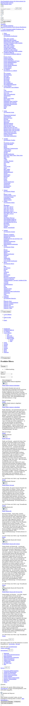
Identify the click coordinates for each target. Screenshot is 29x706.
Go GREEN (7, 331)
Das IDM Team (7, 663)
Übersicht (3, 27)
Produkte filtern (6, 358)
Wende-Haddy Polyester (8, 485)
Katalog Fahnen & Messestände (11, 677)
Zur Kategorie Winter (9, 247)
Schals (5, 342)
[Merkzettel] (1, 16)
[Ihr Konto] (2, 18)
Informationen (4, 650)
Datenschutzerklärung (9, 658)
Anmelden (3, 24)
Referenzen (6, 680)
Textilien (6, 344)
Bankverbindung (8, 656)
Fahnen (5, 346)
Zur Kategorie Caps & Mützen (11, 87)
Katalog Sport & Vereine (10, 673)
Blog (5, 664)
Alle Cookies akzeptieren (6, 703)
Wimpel (6, 345)
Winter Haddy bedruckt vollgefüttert (11, 407)
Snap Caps (9, 335)
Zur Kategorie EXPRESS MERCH (12, 54)
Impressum (6, 653)
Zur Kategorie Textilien (9, 140)
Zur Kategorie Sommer (9, 231)
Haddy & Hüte (10, 338)
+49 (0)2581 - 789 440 (14, 644)
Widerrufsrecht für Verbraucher (11, 657)
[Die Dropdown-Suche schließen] (20, 8)
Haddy (11, 339)
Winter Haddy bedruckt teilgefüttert (10, 385)
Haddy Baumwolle (6, 511)
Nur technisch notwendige (7, 701)
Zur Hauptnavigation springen (13, 2)
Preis (2, 372)
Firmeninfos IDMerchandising (11, 670)
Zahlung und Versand (9, 660)
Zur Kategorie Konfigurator (10, 36)
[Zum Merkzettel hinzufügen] (4, 383)
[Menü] (2, 6)
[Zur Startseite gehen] (6, 4)
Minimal (6, 374)
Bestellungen (23, 27)
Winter (5, 349)
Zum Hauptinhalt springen (7, 1)
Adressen (17, 27)
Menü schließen (7, 21)
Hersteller (3, 366)
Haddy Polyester (6, 438)
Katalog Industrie (8, 676)
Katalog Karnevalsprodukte (10, 675)
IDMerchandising (10, 369)
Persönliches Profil (10, 27)
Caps (8, 334)
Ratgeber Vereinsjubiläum (10, 679)
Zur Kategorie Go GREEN (10, 70)
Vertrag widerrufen (5, 648)
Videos (5, 682)
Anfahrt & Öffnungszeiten (10, 672)
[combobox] (8, 9)
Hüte (11, 341)
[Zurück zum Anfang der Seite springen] (2, 695)
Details (4, 401)
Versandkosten (4, 688)
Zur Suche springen (19, 1)
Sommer (6, 348)
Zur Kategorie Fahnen (9, 202)
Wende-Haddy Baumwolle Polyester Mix (12, 592)
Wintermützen (10, 337)
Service (3, 668)
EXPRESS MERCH (9, 330)
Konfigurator (7, 328)
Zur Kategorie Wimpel (9, 191)
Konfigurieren (17, 701)
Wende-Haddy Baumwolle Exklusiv (11, 543)
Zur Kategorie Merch (9, 263)
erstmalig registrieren (8, 25)
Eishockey (6, 352)
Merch (5, 351)
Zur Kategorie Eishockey (10, 298)
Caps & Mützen (7, 333)
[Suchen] (16, 8)
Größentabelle (7, 661)
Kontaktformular (13, 646)
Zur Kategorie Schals (9, 112)
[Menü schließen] (4, 72)
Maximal (6, 377)
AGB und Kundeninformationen (12, 654)
